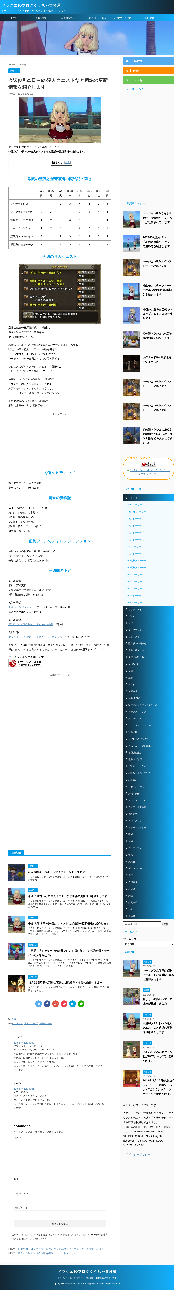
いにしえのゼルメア (138, 739)
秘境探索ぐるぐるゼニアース (142, 704)
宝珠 (130, 677)
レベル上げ (134, 664)
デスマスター (135, 868)
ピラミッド (17, 1023)
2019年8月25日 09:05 (24, 1043)
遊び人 (131, 875)
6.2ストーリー (134, 588)
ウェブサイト (21, 1207)
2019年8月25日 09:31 (24, 1089)
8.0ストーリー (134, 504)
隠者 (130, 834)
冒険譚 (131, 916)
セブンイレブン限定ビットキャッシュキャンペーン (37, 637)
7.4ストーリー (134, 525)
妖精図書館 (134, 793)
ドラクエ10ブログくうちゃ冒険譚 (31, 5)
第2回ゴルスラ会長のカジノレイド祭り (30, 624)
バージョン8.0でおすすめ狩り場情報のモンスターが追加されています (157, 218)
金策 (130, 670)
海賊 (130, 854)
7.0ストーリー (134, 553)
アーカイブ (130, 939)
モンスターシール (137, 800)
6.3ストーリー (134, 581)
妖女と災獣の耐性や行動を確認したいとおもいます (47, 1253)
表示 (67, 162)
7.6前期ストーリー (136, 511)
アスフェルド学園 (137, 807)
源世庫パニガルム (137, 718)
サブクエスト (135, 609)
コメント (18, 1137)
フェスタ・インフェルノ (140, 725)
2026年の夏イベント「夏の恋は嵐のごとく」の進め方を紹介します (157, 242)
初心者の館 (134, 698)
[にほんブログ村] (148, 474)
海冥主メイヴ (135, 636)
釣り (130, 909)
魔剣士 (131, 861)
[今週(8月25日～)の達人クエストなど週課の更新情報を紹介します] (72, 1003)
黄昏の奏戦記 (45, 1023)
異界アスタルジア (137, 711)
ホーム (13, 17)
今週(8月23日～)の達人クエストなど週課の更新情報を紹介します (157, 1028)
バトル (131, 616)
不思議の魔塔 (135, 752)
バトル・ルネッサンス (139, 773)
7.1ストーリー (134, 546)
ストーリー (134, 497)
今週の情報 (40, 17)
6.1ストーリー (134, 595)
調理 (130, 895)
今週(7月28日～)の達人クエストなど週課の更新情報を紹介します (68, 923)
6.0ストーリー (134, 602)
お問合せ (149, 17)
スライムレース (136, 786)
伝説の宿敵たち (136, 657)
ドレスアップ (135, 820)
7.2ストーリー (134, 539)
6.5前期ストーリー (136, 567)
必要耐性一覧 (68, 17)
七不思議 (132, 813)
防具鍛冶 (132, 902)
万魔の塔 (132, 732)
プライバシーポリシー (136, 1154)
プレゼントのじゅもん (95, 17)
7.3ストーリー (134, 532)
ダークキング (135, 629)
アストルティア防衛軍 (139, 745)
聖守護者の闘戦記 (137, 643)
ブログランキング (122, 17)
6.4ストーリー (134, 574)
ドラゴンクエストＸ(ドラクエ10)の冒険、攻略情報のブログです (87, 1278)
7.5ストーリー (134, 518)
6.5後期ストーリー (136, 560)
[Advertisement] (59, 440)
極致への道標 (135, 759)
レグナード (134, 623)
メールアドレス (22, 1193)
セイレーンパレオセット (22, 607)
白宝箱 (131, 684)
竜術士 (131, 841)
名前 (16, 1179)
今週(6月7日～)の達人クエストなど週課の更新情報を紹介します (67, 896)
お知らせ (16, 1018)
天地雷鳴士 (134, 882)
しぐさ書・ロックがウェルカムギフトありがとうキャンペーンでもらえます (61, 1248)
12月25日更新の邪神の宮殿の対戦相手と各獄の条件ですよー (65, 982)
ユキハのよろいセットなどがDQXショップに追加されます (158, 1056)
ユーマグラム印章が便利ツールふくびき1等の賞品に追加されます (158, 975)
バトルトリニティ (137, 766)
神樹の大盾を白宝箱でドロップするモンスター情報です (157, 314)
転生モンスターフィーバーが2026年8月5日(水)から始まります (157, 290)
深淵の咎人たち (136, 650)
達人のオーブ (31, 1023)
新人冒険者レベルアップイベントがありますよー (58, 872)
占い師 (131, 888)
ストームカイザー (137, 827)
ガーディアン (135, 848)
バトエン (132, 779)
